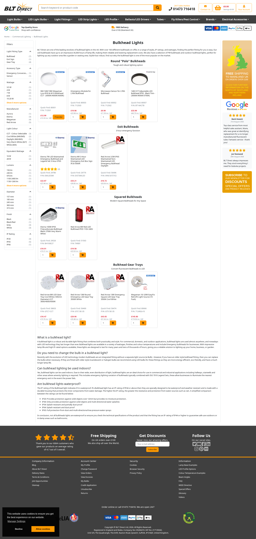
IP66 (9, 244)
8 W (8, 95)
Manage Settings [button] (16, 521)
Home (6, 36)
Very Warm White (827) (17, 142)
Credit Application (89, 485)
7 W (8, 92)
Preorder (59, 117)
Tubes (160, 19)
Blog (34, 465)
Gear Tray (11, 62)
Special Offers (185, 489)
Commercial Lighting (21, 36)
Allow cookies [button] (43, 529)
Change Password (89, 469)
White (9, 227)
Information (185, 461)
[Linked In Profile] (208, 444)
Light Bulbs (14, 19)
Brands (210, 19)
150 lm (9, 170)
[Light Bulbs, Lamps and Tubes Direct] (18, 7)
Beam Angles (184, 477)
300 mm (10, 205)
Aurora (10, 113)
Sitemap (35, 485)
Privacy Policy (136, 473)
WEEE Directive (185, 485)
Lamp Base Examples (188, 465)
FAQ (180, 481)
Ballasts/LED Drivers (137, 19)
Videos (182, 497)
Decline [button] (19, 529)
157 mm (10, 196)
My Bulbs (85, 481)
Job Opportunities (40, 481)
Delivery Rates (38, 473)
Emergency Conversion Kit (17, 73)
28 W (9, 159)
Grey (9, 225)
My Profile (85, 465)
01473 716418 (183, 9)
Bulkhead (11, 56)
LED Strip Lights (87, 19)
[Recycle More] (189, 517)
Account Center (88, 461)
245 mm (10, 202)
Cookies (133, 465)
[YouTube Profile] (199, 444)
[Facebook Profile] (204, 444)
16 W (9, 156)
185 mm (10, 199)
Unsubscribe (86, 489)
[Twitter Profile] (194, 444)
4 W (8, 90)
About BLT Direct (39, 469)
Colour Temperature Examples (192, 473)
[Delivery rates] (237, 70)
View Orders (86, 473)
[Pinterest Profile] (201, 449)
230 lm (9, 173)
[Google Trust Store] (11, 29)
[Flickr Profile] (206, 449)
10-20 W (10, 98)
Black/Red (11, 222)
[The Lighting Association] (66, 517)
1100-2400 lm (12, 178)
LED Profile (111, 19)
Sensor (10, 76)
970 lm (9, 175)
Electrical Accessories (234, 19)
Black (9, 219)
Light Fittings (63, 19)
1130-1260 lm (12, 181)
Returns (84, 493)
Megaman (11, 119)
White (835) (12, 144)
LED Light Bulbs (37, 19)
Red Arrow (11, 122)
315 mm (10, 208)
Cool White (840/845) (16, 136)
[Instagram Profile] (196, 449)
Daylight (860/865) (15, 139)
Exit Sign (10, 59)
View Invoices (87, 477)
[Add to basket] (83, 117)
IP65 (9, 241)
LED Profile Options (187, 469)
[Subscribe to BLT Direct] (237, 183)
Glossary (182, 493)
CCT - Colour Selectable (17, 133)
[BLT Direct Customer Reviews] (54, 437)
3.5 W (9, 87)
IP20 (9, 238)
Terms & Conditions (40, 477)
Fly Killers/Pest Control (184, 19)
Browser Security (137, 469)
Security (134, 461)
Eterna (9, 116)
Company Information (43, 461)
